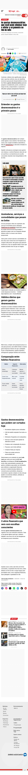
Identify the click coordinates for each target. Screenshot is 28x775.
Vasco (4, 726)
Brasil (4, 711)
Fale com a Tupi (17, 731)
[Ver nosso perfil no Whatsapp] (14, 589)
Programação (17, 725)
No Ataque (16, 745)
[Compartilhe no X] (10, 54)
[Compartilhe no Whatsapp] (13, 54)
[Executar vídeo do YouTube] (14, 511)
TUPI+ (15, 723)
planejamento (9, 144)
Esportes (5, 719)
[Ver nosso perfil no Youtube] (25, 589)
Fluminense (6, 724)
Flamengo (5, 723)
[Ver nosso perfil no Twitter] (10, 589)
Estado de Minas (16, 740)
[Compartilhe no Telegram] (15, 54)
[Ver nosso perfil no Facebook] (2, 589)
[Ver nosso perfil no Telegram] (18, 589)
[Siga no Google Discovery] (22, 54)
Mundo (5, 713)
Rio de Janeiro (5, 709)
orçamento (5, 580)
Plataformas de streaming (8, 227)
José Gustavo (11, 49)
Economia (5, 715)
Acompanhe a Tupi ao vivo (18, 719)
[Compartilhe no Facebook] (8, 54)
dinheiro (17, 578)
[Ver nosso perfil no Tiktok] (22, 589)
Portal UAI (16, 747)
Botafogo (5, 721)
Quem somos (17, 734)
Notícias (5, 706)
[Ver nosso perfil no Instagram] (6, 589)
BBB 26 (16, 708)
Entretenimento (18, 706)
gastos (23, 578)
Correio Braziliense (16, 743)
